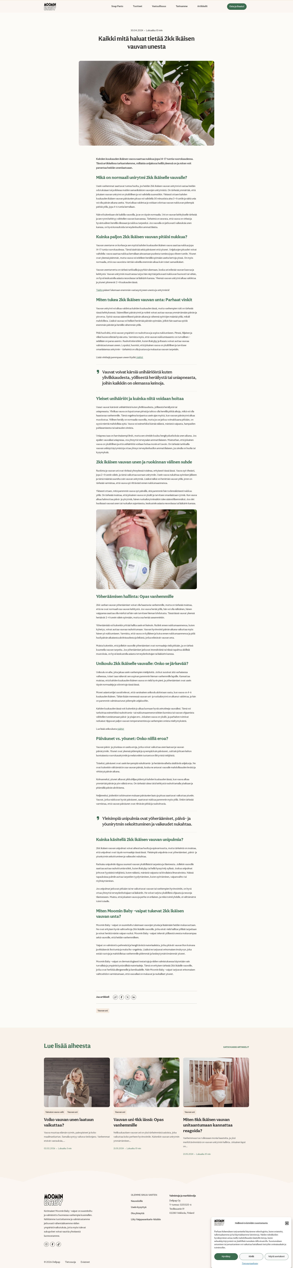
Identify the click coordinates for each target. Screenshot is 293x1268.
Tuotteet (137, 6)
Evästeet (85, 1262)
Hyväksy (226, 1256)
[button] (286, 1223)
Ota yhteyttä (137, 1213)
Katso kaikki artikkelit (236, 1047)
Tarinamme (182, 6)
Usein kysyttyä (138, 1207)
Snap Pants (117, 6)
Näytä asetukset (276, 1256)
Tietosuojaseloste (250, 1263)
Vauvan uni (103, 1011)
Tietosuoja (70, 1262)
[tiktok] (58, 1244)
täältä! (139, 357)
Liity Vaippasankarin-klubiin (146, 1219)
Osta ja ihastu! (236, 6)
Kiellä (251, 1256)
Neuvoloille (137, 1201)
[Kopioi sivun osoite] (115, 997)
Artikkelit (202, 6)
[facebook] (52, 1244)
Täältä (99, 290)
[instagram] (46, 1244)
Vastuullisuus (159, 6)
